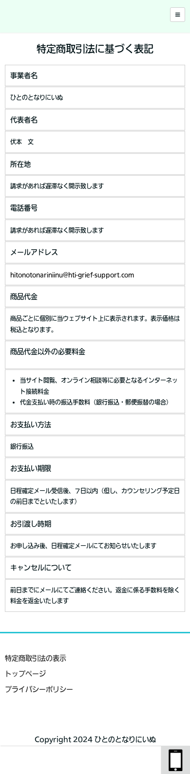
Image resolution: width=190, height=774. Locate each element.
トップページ (25, 673)
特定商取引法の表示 (35, 658)
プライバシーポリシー (39, 689)
